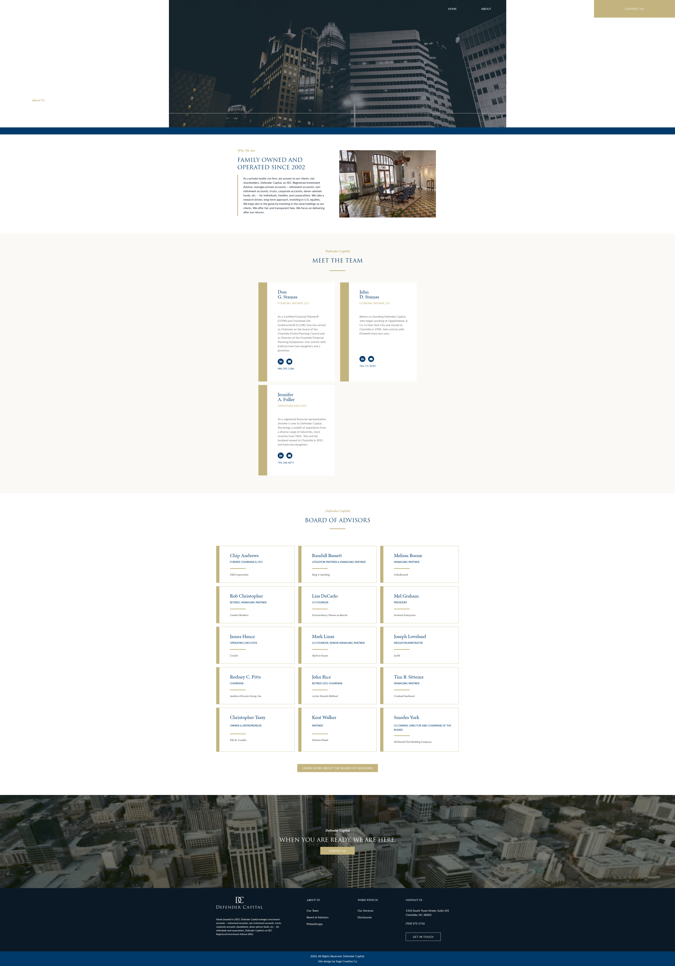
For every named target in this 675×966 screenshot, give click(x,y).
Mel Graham (406, 595)
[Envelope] (289, 362)
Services (522, 9)
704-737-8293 (367, 366)
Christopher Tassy (247, 717)
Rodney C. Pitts (245, 676)
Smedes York (406, 717)
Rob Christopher (246, 595)
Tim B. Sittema (408, 676)
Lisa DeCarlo (325, 595)
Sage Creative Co (346, 961)
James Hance (242, 636)
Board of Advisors (567, 9)
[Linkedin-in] (281, 362)
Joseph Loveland (410, 636)
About (486, 9)
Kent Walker (324, 717)
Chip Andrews (244, 555)
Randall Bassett (327, 555)
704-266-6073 (286, 462)
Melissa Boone (408, 555)
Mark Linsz (323, 636)
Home (452, 9)
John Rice (321, 676)
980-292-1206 (286, 369)
